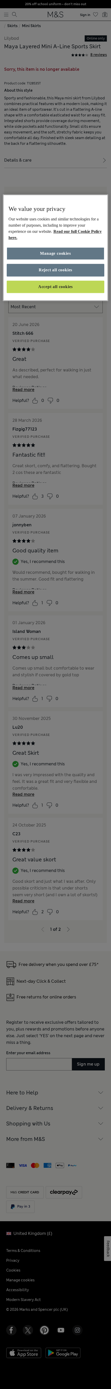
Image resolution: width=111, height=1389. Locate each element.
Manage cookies (55, 253)
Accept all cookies (55, 286)
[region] (55, 247)
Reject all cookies (55, 270)
